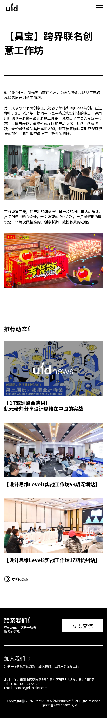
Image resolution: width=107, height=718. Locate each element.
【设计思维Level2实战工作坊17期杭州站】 (52, 559)
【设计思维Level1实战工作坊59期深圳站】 (52, 484)
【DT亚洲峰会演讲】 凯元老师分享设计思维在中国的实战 (43, 405)
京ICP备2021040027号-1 (60, 705)
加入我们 (14, 658)
